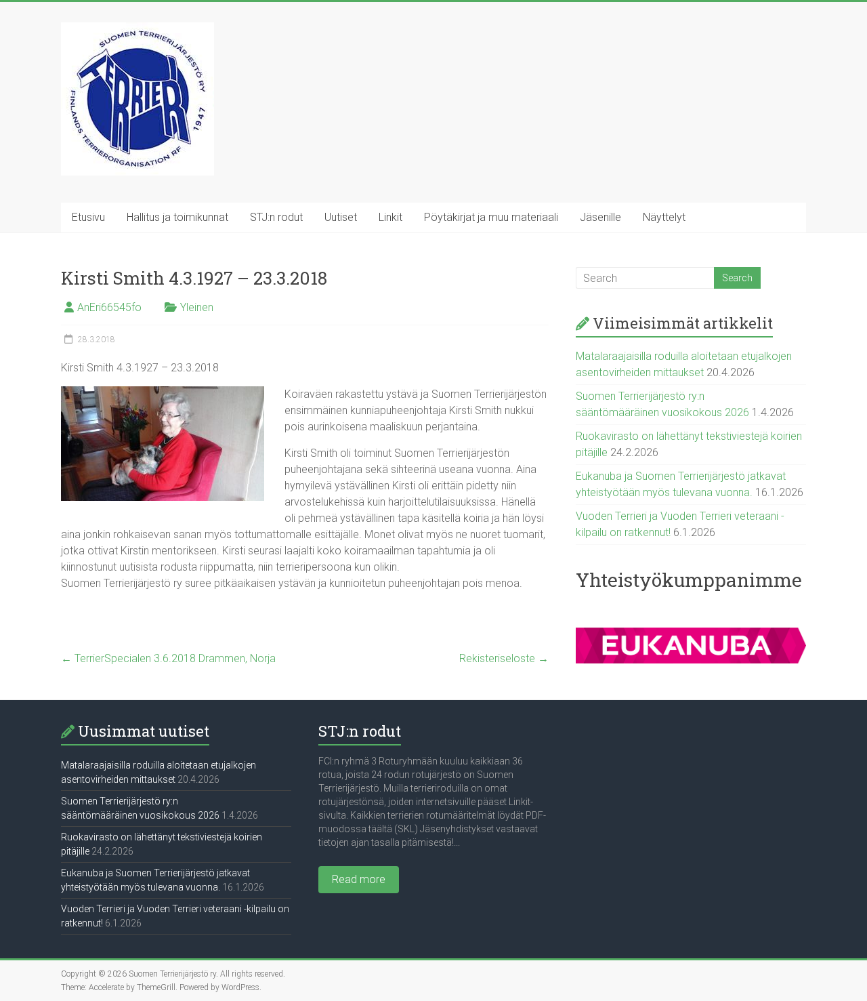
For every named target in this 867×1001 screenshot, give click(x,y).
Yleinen (196, 307)
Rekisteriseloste (504, 658)
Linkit (390, 217)
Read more (358, 879)
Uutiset (340, 217)
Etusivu (88, 217)
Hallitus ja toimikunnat (177, 217)
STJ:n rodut (276, 217)
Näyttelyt (664, 217)
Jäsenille (600, 217)
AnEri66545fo (109, 307)
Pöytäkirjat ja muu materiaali (491, 217)
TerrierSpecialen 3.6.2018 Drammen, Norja (168, 658)
